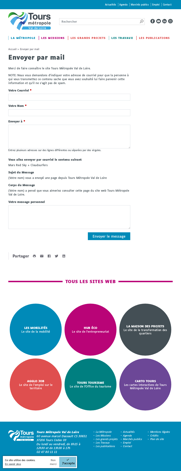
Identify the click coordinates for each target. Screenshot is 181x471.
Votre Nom (17, 106)
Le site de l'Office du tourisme (90, 384)
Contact (167, 4)
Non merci (53, 462)
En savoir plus (13, 464)
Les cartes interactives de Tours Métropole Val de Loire (145, 384)
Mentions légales (160, 431)
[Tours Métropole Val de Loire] (29, 21)
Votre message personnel (26, 202)
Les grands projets (88, 38)
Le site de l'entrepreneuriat (90, 329)
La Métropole (23, 38)
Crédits (154, 435)
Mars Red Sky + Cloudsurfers (28, 165)
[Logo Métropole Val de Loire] (21, 442)
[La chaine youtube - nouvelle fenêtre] (158, 21)
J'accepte (68, 463)
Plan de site (157, 439)
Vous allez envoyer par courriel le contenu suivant (45, 159)
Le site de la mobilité (35, 329)
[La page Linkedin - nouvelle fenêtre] (164, 21)
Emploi (156, 4)
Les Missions (53, 38)
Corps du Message (21, 185)
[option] (35, 329)
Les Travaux (122, 38)
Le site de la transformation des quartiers (145, 329)
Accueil (12, 49)
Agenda (123, 4)
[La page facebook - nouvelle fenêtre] (152, 21)
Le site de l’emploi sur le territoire (35, 384)
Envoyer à (16, 121)
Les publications (154, 38)
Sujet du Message (21, 172)
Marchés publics (140, 4)
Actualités (110, 4)
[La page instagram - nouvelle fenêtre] (170, 21)
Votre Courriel (20, 90)
